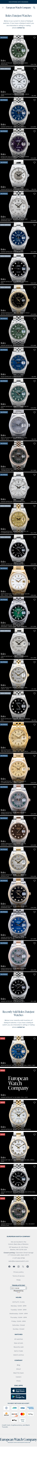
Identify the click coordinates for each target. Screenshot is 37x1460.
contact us (20, 28)
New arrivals (18, 1343)
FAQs (18, 1280)
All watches (18, 1339)
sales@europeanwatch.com (18, 1261)
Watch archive (18, 1355)
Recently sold (18, 1347)
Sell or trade (18, 1351)
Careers (18, 1377)
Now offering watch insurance (18, 2)
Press (18, 1381)
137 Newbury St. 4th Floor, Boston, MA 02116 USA (18, 1248)
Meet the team (18, 1373)
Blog (18, 1365)
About (18, 1369)
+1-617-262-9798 (18, 1258)
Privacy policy (18, 1272)
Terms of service (18, 1276)
